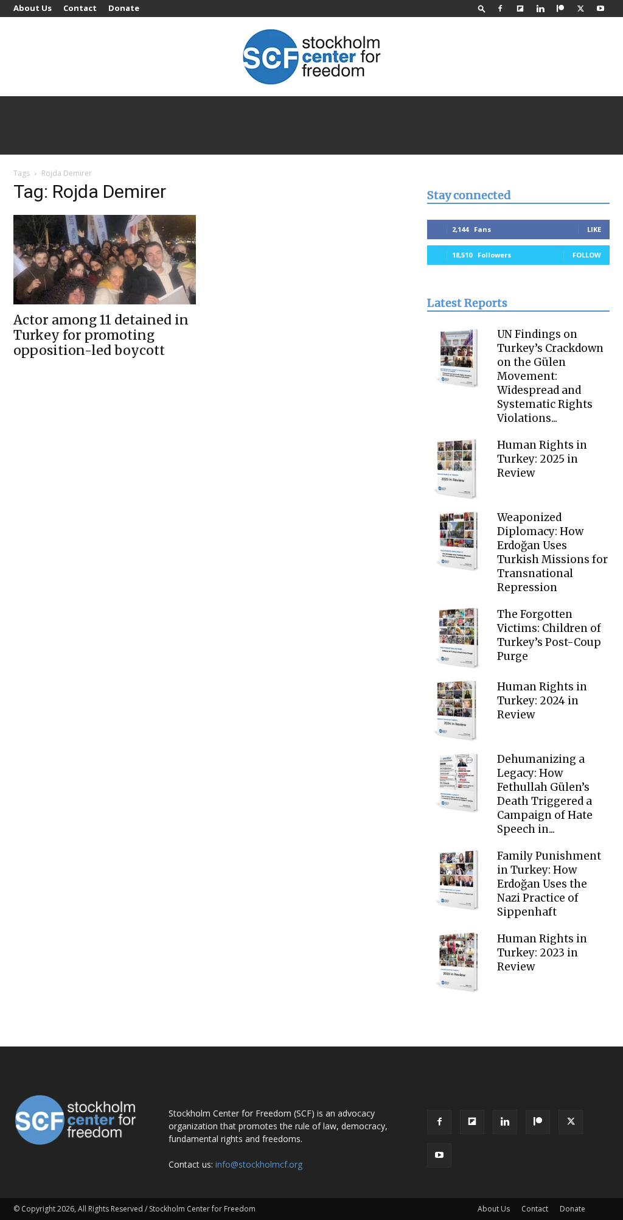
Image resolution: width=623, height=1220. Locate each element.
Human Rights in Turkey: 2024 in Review (542, 700)
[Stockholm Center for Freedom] (311, 57)
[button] (482, 8)
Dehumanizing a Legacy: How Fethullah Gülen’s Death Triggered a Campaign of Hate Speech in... (545, 794)
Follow (587, 254)
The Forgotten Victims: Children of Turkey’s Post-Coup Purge (549, 635)
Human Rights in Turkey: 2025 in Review (542, 459)
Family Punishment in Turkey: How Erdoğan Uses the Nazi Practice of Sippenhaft (549, 884)
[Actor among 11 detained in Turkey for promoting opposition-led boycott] (104, 259)
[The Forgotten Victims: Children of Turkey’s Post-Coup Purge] (457, 638)
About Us (32, 7)
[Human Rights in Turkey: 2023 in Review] (457, 962)
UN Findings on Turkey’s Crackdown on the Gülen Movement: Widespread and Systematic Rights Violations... (550, 376)
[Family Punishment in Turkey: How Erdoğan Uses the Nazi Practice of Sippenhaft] (457, 879)
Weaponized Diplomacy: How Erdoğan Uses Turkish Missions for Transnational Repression (552, 552)
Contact (80, 7)
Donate (123, 7)
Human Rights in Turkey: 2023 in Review (542, 952)
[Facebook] (500, 8)
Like (594, 229)
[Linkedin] (540, 8)
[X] (580, 8)
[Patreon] (560, 8)
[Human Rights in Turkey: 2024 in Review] (457, 710)
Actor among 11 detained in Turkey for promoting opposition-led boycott (101, 335)
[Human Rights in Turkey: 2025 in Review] (457, 468)
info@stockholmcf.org (258, 1164)
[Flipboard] (520, 8)
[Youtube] (600, 8)
